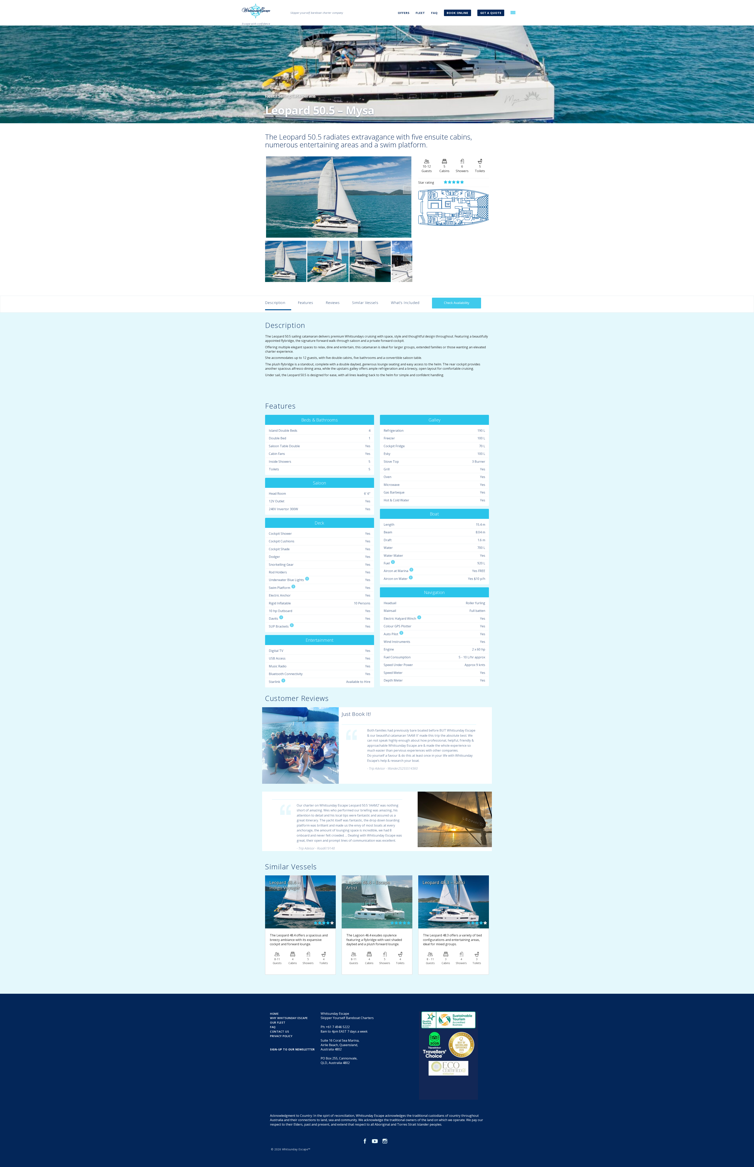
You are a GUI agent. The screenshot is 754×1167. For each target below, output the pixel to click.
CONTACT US (279, 1031)
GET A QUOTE (490, 13)
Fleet (270, 96)
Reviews (332, 302)
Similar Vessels (365, 302)
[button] (513, 12)
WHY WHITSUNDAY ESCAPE (289, 1018)
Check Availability (456, 303)
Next (407, 190)
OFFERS (403, 13)
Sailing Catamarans (297, 96)
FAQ (434, 13)
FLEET (420, 13)
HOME (274, 1014)
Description (275, 302)
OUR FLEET (277, 1022)
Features (305, 302)
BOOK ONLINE (457, 13)
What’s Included (405, 302)
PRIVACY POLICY (281, 1036)
